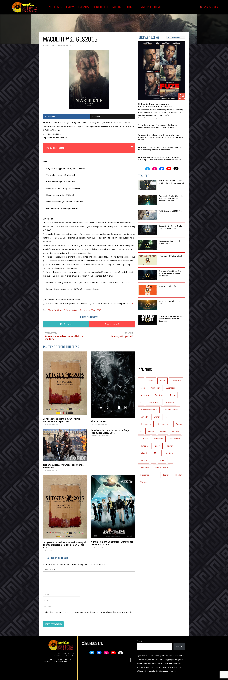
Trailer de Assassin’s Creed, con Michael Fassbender (63, 466)
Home (45, 659)
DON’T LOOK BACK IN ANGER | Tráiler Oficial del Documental (171, 182)
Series (97, 7)
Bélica (172, 395)
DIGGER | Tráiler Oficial (168, 286)
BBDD (127, 7)
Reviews (70, 7)
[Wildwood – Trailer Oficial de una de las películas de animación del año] (147, 200)
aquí (131, 303)
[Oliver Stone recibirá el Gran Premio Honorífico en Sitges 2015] (65, 383)
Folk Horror (174, 438)
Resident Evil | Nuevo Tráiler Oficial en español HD (170, 227)
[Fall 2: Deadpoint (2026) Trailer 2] (147, 215)
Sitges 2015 (96, 310)
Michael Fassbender (81, 310)
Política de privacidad (59, 661)
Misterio (144, 453)
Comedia (170, 402)
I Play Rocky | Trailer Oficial (170, 256)
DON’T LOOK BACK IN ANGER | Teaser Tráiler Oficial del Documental (171, 318)
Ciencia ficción (154, 402)
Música (143, 460)
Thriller (178, 475)
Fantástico (158, 438)
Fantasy (175, 431)
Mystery (169, 453)
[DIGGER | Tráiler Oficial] (147, 290)
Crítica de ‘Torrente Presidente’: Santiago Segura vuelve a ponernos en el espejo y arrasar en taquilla (159, 158)
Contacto (46, 661)
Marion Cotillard (64, 310)
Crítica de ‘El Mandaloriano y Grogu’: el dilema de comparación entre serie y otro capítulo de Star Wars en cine (160, 137)
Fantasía (144, 438)
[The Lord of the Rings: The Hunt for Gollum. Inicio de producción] (147, 275)
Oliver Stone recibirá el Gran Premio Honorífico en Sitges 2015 (61, 420)
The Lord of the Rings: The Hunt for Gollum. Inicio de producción (170, 273)
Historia (144, 446)
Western (144, 482)
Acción (146, 118)
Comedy (144, 417)
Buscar (140, 641)
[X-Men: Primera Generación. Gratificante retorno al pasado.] (113, 506)
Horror (169, 446)
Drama (179, 424)
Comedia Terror (171, 409)
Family (163, 431)
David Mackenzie (165, 118)
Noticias (55, 7)
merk (47, 45)
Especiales (112, 7)
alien (142, 388)
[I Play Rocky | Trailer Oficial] (147, 260)
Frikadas (84, 7)
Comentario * (49, 569)
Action (162, 380)
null (162, 460)
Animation (171, 388)
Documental (145, 424)
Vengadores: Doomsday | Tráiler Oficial (169, 242)
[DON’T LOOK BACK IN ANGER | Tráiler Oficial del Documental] (147, 185)
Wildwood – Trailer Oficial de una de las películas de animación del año (171, 198)
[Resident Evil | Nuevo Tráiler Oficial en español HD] (147, 230)
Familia (151, 431)
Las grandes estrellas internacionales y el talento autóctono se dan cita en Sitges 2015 (64, 545)
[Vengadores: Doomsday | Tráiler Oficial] (147, 245)
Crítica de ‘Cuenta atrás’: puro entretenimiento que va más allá (155, 105)
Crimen (157, 417)
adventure (176, 380)
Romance (144, 467)
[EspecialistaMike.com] (25, 13)
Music (156, 453)
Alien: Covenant (99, 421)
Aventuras (159, 395)
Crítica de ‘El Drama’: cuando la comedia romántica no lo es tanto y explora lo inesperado (159, 148)
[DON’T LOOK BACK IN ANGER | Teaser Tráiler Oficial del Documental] (147, 320)
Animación (155, 388)
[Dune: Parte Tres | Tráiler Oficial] (147, 305)
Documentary (163, 424)
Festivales (67, 659)
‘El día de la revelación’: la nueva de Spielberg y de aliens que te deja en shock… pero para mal (158, 126)
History (157, 446)
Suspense (144, 475)
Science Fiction (161, 467)
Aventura (144, 395)
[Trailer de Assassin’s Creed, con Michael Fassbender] (65, 445)
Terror (166, 475)
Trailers (51, 659)
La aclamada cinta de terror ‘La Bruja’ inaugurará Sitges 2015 (110, 431)
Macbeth (52, 310)
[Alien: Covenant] (113, 384)
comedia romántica (148, 409)
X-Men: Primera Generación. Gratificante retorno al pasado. (112, 543)
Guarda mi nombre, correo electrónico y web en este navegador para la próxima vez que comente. (88, 612)
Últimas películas (148, 7)
